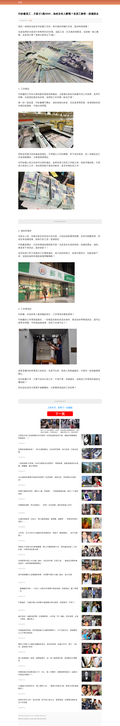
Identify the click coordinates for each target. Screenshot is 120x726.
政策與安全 (27, 719)
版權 (38, 719)
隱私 (35, 719)
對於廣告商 (43, 719)
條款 (32, 719)
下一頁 (60, 414)
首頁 (20, 2)
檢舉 (30, 20)
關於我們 (21, 719)
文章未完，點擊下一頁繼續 (60, 407)
